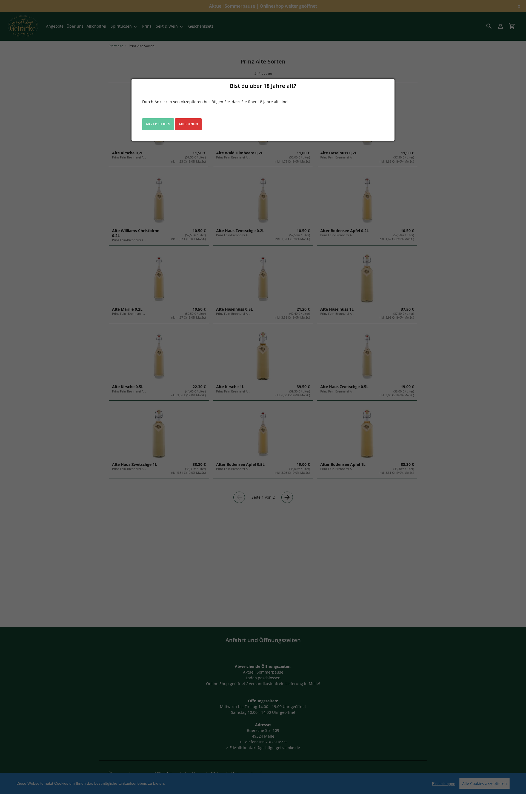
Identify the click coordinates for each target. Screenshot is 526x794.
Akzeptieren (158, 124)
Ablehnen (188, 124)
